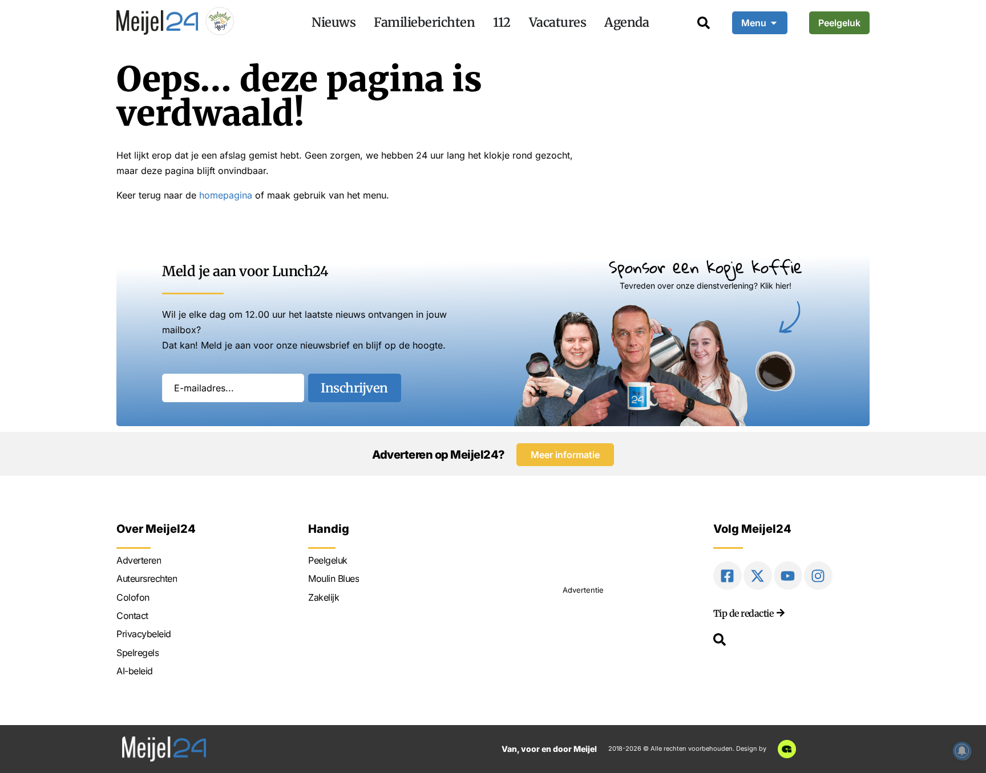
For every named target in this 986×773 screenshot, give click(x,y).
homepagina (225, 195)
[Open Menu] (773, 23)
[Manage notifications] (962, 751)
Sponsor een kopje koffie (705, 266)
